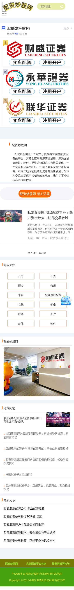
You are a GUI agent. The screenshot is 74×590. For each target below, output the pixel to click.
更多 (66, 28)
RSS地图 (44, 573)
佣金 (53, 304)
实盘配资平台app (36, 563)
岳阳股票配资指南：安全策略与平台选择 (29, 532)
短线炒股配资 (53, 295)
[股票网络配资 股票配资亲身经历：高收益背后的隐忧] (58, 419)
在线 (21, 304)
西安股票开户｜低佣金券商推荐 (24, 524)
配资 (21, 285)
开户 (53, 314)
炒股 (21, 323)
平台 (21, 295)
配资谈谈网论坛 (61, 563)
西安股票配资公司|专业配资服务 (24, 508)
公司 (21, 276)
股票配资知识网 (45, 580)
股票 (21, 314)
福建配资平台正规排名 (19, 474)
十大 (53, 276)
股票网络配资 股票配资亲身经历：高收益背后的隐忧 (23, 419)
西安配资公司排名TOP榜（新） (24, 516)
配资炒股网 (11, 563)
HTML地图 (56, 573)
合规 (53, 285)
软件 (53, 323)
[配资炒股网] (17, 6)
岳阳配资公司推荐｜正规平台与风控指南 (29, 540)
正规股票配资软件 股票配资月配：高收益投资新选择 (37, 448)
